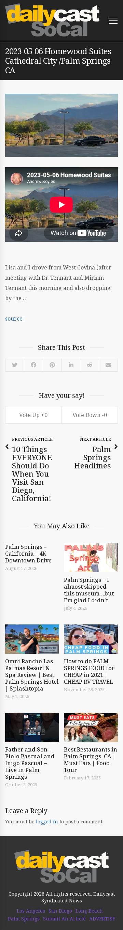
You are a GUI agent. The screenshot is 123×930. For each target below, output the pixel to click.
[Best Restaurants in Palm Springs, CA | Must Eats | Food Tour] (91, 727)
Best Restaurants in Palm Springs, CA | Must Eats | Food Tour (90, 760)
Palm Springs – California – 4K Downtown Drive (28, 553)
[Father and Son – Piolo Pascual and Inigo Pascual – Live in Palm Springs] (32, 727)
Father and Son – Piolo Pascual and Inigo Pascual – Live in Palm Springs (30, 763)
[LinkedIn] (71, 364)
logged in (47, 821)
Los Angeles (31, 911)
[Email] (108, 364)
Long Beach (89, 911)
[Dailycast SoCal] (52, 20)
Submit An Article (64, 918)
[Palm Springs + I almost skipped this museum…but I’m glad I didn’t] (91, 558)
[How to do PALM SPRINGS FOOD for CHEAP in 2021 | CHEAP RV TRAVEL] (91, 639)
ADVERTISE (102, 918)
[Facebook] (33, 364)
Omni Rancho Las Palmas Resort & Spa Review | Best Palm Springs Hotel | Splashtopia (32, 674)
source (14, 318)
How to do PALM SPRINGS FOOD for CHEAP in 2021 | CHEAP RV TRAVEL (89, 671)
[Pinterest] (52, 364)
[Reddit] (89, 364)
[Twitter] (14, 364)
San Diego (60, 911)
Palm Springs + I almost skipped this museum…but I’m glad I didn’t (89, 590)
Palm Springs (24, 918)
